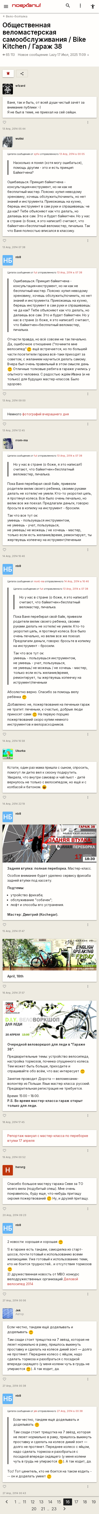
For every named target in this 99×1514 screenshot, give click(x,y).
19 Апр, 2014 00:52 (14, 1157)
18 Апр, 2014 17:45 (14, 1122)
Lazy (53, 55)
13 (41, 1501)
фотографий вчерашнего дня (45, 414)
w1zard (20, 85)
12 (33, 1501)
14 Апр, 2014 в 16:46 (76, 581)
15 (59, 1501)
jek (35, 1411)
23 (54, 1508)
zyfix (37, 154)
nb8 (18, 257)
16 (68, 1501)
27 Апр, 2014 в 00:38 (70, 1411)
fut (35, 272)
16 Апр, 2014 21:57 (14, 992)
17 (76, 1501)
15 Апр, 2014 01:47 (14, 931)
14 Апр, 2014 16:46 (14, 556)
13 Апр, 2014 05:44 (14, 128)
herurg (20, 1167)
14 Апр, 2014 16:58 (14, 741)
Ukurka (20, 750)
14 (50, 1501)
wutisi (19, 138)
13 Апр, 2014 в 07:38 (69, 272)
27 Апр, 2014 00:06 (14, 1300)
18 (85, 1501)
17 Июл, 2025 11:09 (73, 55)
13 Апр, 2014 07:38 (14, 247)
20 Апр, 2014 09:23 (14, 1215)
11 (24, 1501)
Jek (17, 1310)
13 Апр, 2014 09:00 (14, 400)
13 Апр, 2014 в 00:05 (72, 154)
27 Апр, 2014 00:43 (14, 1493)
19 (94, 1501)
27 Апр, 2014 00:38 (14, 1385)
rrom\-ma (39, 581)
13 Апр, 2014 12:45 (14, 430)
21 (43, 1508)
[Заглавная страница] (26, 3)
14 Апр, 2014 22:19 (14, 803)
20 (34, 1508)
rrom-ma (21, 440)
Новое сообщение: (33, 55)
